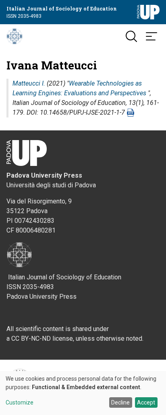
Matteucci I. (28, 83)
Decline (120, 402)
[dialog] (83, 393)
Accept (146, 402)
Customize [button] (19, 403)
